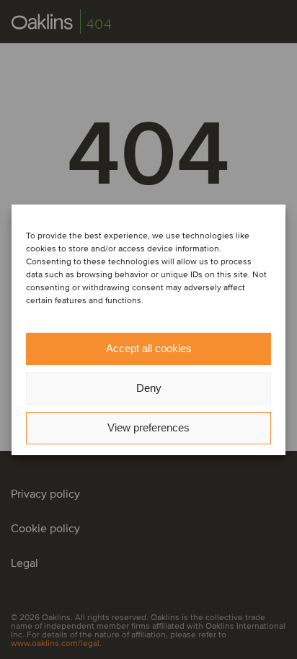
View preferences (148, 427)
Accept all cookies (149, 348)
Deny (148, 388)
